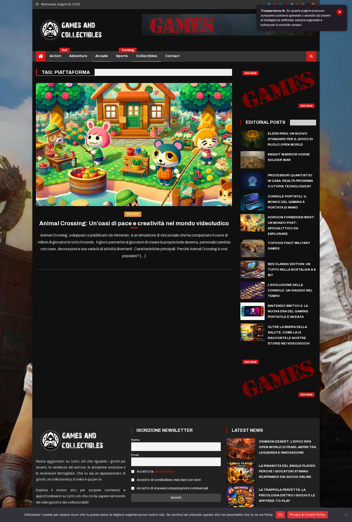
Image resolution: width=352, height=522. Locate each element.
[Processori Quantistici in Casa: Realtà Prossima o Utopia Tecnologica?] (252, 180)
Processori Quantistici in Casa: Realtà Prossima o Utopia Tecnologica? (290, 181)
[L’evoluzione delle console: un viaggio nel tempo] (252, 290)
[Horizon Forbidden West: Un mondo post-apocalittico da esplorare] (252, 222)
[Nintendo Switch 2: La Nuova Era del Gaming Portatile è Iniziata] (252, 311)
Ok (280, 514)
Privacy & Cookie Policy (307, 514)
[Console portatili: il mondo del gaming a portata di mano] (252, 201)
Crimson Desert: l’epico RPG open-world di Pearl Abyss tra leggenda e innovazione (287, 447)
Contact (172, 56)
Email (135, 455)
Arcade (101, 56)
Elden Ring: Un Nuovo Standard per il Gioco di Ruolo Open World (290, 139)
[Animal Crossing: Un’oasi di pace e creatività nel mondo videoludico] (134, 144)
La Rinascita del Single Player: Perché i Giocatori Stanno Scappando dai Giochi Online (287, 471)
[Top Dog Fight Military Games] (252, 248)
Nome (135, 440)
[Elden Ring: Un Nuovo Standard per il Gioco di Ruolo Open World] (252, 139)
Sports (123, 54)
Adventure (78, 56)
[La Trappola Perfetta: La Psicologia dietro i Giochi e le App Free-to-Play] (241, 496)
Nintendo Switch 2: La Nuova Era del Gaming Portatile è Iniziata (288, 311)
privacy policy (164, 471)
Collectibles (146, 56)
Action (57, 54)
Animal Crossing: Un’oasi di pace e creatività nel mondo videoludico (134, 223)
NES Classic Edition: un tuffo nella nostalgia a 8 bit (292, 269)
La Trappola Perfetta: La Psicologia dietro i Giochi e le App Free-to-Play (287, 495)
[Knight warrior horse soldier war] (252, 159)
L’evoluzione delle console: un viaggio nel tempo (290, 290)
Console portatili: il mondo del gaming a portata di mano (287, 202)
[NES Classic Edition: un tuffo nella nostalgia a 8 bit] (252, 269)
